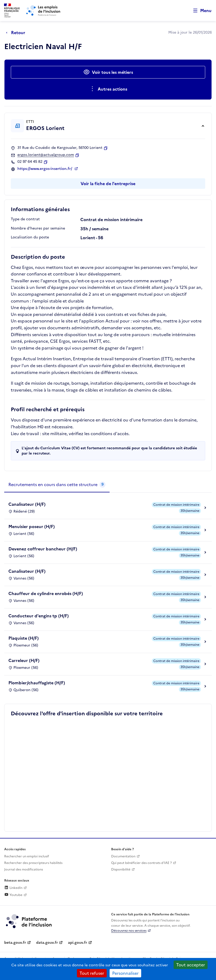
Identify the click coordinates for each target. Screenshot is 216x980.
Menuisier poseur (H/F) (31, 526)
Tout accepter (190, 965)
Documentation (123, 856)
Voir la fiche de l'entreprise (108, 183)
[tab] (57, 484)
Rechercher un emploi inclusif (26, 856)
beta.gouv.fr (15, 942)
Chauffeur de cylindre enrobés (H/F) (45, 593)
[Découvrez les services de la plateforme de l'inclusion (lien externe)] (29, 921)
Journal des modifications (23, 869)
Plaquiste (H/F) (23, 638)
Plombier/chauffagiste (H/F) (36, 683)
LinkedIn (15, 887)
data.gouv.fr (47, 942)
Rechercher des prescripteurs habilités (33, 863)
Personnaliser (125, 973)
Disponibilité (120, 869)
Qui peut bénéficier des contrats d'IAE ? (141, 863)
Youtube (15, 895)
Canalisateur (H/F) (27, 504)
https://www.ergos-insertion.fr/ (45, 168)
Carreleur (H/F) (24, 660)
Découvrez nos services (128, 930)
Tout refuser (92, 973)
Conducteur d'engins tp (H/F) (38, 616)
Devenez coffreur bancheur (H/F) (42, 549)
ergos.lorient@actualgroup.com (45, 155)
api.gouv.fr (77, 942)
